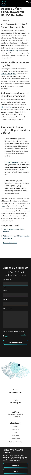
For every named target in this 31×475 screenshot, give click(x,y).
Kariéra (15, 426)
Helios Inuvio (15, 435)
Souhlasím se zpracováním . (15, 335)
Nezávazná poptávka (15, 342)
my (3, 206)
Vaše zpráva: (7, 309)
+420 (15, 392)
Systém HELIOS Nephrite (13, 50)
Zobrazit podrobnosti (14, 460)
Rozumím (15, 471)
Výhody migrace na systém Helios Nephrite (13, 230)
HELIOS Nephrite (6, 107)
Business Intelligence (10, 243)
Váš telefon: (6, 300)
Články (15, 432)
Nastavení (15, 465)
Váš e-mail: (6, 291)
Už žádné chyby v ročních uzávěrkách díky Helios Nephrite (16, 237)
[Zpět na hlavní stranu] (3, 3)
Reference (15, 429)
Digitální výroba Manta (15, 442)
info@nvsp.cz (15, 403)
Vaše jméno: (7, 280)
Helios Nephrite (15, 438)
